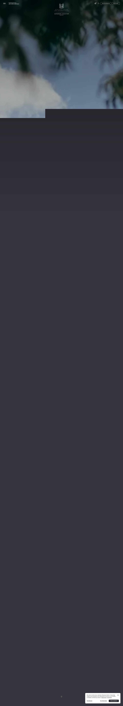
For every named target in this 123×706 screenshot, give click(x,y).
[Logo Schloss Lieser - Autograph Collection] (61, 9)
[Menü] (4, 3)
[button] (99, 3)
